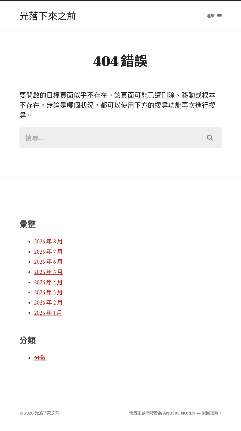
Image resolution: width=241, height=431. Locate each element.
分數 (40, 358)
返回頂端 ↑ (212, 413)
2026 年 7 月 (48, 252)
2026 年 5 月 (48, 272)
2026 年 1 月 (48, 313)
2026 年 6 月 (48, 262)
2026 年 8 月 (48, 241)
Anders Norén (179, 413)
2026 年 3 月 (48, 292)
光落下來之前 (47, 15)
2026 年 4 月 (48, 282)
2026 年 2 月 (48, 303)
